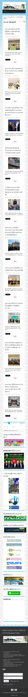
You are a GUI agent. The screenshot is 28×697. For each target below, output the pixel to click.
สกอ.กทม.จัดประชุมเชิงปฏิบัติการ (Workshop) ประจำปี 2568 (12, 31)
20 (4, 426)
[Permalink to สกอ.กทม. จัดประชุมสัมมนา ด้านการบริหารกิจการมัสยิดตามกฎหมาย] (14, 89)
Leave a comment (15, 36)
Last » (13, 426)
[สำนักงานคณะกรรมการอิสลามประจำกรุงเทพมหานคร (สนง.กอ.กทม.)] (13, 8)
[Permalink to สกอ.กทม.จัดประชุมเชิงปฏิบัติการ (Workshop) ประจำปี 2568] (14, 50)
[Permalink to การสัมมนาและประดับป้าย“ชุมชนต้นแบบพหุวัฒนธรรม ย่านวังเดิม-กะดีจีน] (14, 210)
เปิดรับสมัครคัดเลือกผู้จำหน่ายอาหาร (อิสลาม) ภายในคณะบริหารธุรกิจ (13, 150)
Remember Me (15, 681)
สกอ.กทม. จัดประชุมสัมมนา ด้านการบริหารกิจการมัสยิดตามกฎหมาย (14, 71)
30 (7, 426)
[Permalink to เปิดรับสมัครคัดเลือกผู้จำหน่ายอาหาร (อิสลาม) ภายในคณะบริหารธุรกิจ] (14, 169)
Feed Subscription (24, 21)
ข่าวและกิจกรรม (11, 17)
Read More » (7, 55)
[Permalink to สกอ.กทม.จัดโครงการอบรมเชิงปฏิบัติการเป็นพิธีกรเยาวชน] (14, 324)
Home (4, 17)
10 (20, 425)
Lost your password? (8, 684)
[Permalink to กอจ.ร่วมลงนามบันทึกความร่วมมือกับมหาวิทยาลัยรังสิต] (14, 286)
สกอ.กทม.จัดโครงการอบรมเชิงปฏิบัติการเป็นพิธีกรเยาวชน (14, 305)
